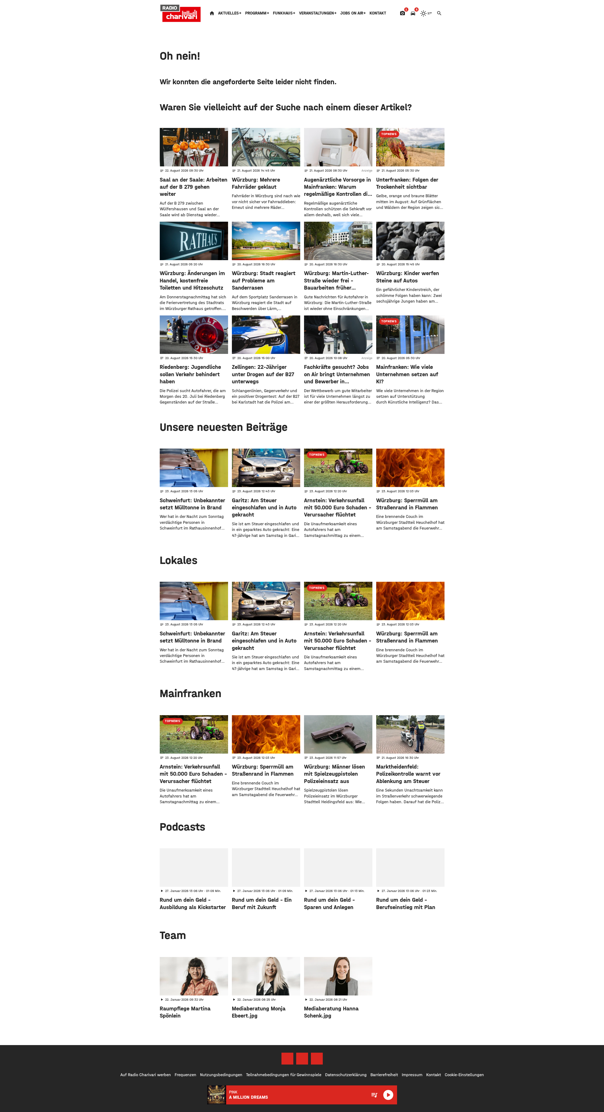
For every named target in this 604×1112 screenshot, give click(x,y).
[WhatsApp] (317, 1059)
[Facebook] (287, 1059)
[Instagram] (302, 1059)
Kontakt (378, 13)
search (439, 13)
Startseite (212, 13)
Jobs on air (351, 13)
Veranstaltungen (316, 13)
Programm (256, 13)
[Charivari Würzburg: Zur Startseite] (180, 13)
